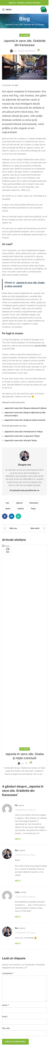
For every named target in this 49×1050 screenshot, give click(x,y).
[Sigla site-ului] (43, 9)
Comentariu (8, 973)
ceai (7, 503)
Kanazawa (34, 503)
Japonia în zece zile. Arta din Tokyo (20, 440)
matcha (21, 509)
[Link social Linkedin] (11, 516)
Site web (6, 1028)
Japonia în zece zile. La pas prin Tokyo (22, 436)
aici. (17, 85)
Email (5, 1016)
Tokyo (33, 509)
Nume (5, 1005)
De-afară (24, 35)
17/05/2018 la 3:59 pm (25, 810)
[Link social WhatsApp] (18, 516)
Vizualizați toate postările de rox (24, 490)
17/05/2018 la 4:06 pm (25, 896)
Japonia (19, 503)
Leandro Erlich (40, 345)
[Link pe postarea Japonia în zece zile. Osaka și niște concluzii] (24, 646)
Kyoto (8, 509)
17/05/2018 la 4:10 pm (25, 855)
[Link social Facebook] (4, 516)
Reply (18, 839)
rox (15, 51)
